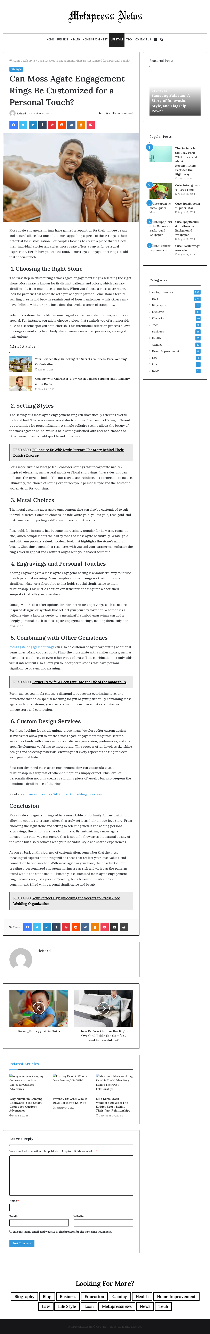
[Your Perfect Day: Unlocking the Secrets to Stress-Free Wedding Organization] (20, 364)
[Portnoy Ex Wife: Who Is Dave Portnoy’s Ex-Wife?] (71, 1084)
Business (62, 39)
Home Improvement (95, 39)
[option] (175, 93)
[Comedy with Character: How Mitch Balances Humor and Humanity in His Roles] (20, 383)
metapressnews (162, 292)
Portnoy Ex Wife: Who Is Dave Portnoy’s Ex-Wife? (70, 1101)
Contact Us (143, 39)
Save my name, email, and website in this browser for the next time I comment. (62, 1231)
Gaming (157, 344)
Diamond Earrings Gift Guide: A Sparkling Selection (63, 794)
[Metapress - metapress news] (105, 16)
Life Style (117, 39)
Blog (155, 298)
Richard (21, 113)
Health (75, 39)
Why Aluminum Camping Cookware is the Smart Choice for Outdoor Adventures (26, 1104)
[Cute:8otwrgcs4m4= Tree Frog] (161, 191)
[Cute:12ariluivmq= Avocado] (161, 251)
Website (79, 1216)
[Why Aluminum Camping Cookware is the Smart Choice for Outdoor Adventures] (28, 1084)
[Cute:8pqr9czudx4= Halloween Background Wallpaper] (161, 228)
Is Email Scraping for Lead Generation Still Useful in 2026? (171, 105)
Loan (155, 364)
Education (158, 318)
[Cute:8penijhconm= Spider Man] (161, 209)
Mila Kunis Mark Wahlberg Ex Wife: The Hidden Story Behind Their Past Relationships (113, 1104)
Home (50, 39)
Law (154, 357)
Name (14, 1200)
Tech (129, 39)
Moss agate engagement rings (31, 647)
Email (13, 1216)
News (155, 370)
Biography (159, 305)
